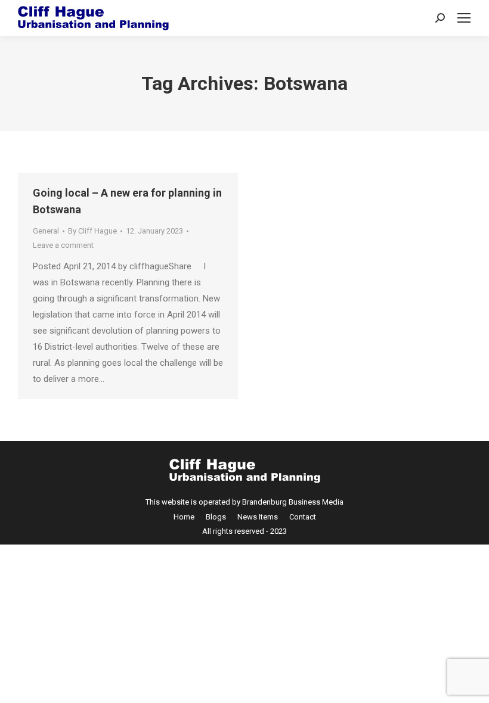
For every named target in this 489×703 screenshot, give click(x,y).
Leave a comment (63, 245)
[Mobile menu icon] (464, 18)
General (46, 230)
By (92, 230)
